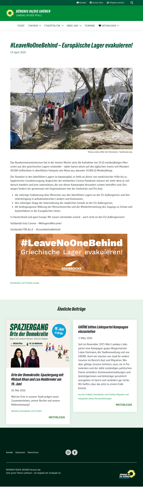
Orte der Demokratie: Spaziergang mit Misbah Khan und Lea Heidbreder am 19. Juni (37, 379)
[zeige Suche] (132, 2)
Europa (36, 283)
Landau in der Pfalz (29, 15)
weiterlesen (57, 417)
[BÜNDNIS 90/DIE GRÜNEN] (10, 13)
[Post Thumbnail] (38, 343)
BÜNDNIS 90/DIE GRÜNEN (33, 11)
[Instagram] (68, 452)
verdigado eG (55, 473)
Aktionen (15, 411)
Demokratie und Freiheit (21, 283)
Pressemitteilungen (103, 398)
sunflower (27, 473)
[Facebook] (75, 452)
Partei (91, 398)
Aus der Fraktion (85, 394)
